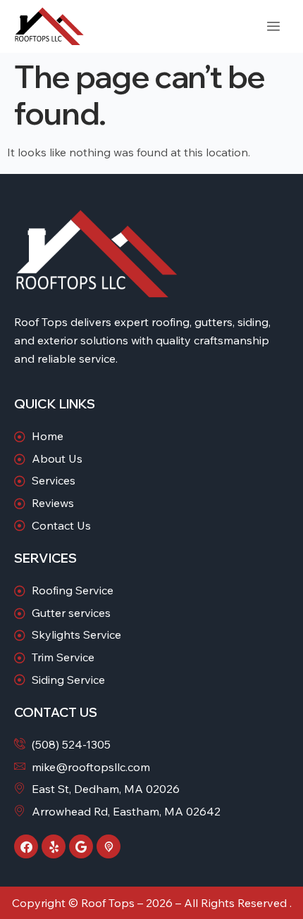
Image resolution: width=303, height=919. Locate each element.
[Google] (81, 846)
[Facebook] (26, 846)
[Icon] (108, 846)
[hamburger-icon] (273, 26)
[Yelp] (54, 846)
